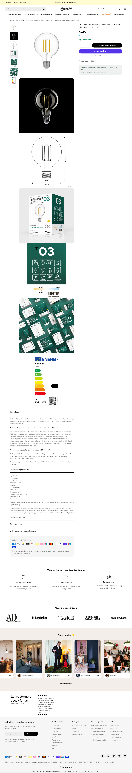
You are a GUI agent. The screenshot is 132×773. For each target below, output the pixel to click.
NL (76, 771)
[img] (47, 695)
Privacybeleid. (21, 741)
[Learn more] (82, 35)
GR (59, 771)
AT (34, 771)
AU (32, 771)
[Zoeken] (44, 9)
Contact (15, 2)
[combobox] (25, 9)
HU (65, 771)
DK (50, 771)
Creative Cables (14, 762)
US (97, 771)
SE (88, 771)
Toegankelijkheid (67, 767)
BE (37, 771)
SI (91, 771)
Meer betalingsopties (101, 56)
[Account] (114, 9)
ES (53, 771)
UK (94, 771)
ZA (100, 771)
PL (79, 771)
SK (85, 771)
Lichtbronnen (20, 20)
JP (73, 771)
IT (70, 771)
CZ (43, 771)
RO (82, 771)
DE (47, 771)
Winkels (23, 2)
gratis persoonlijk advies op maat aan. (96, 72)
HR (62, 771)
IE (68, 771)
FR (56, 771)
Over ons (8, 2)
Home (12, 20)
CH (40, 771)
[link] (13, 618)
